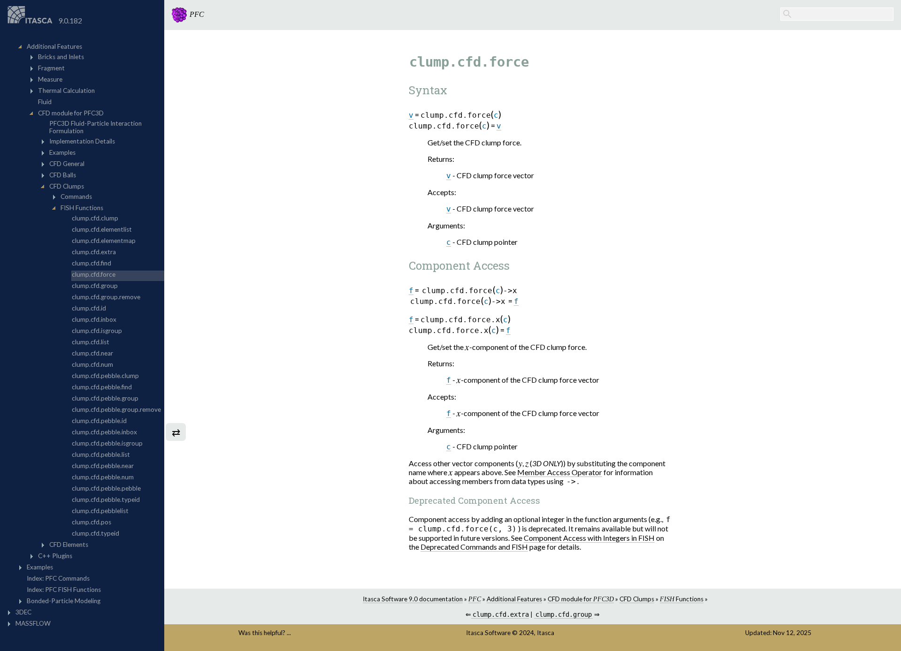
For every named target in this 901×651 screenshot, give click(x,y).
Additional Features (514, 599)
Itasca (545, 632)
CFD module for (581, 599)
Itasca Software (488, 632)
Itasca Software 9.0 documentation (413, 599)
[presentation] (467, 347)
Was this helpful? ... (264, 632)
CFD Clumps (636, 599)
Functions (681, 599)
